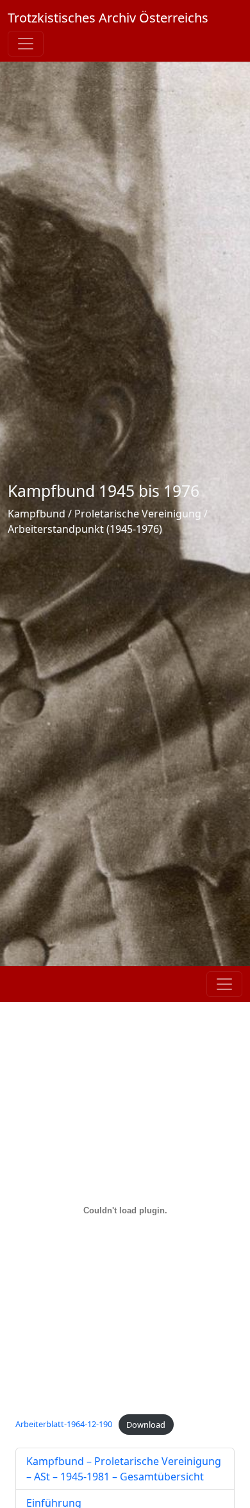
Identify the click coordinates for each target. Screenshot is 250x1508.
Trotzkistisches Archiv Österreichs (108, 17)
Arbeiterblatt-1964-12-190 (63, 1424)
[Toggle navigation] (26, 43)
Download (145, 1424)
